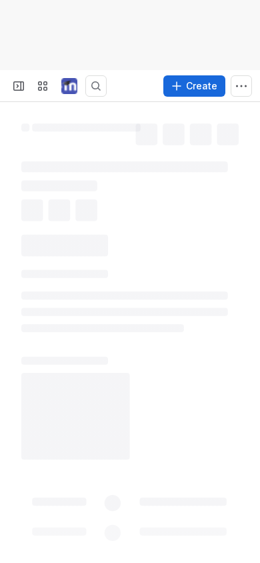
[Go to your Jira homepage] (69, 86)
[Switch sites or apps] (42, 86)
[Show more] (241, 86)
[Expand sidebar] (18, 86)
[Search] (96, 86)
